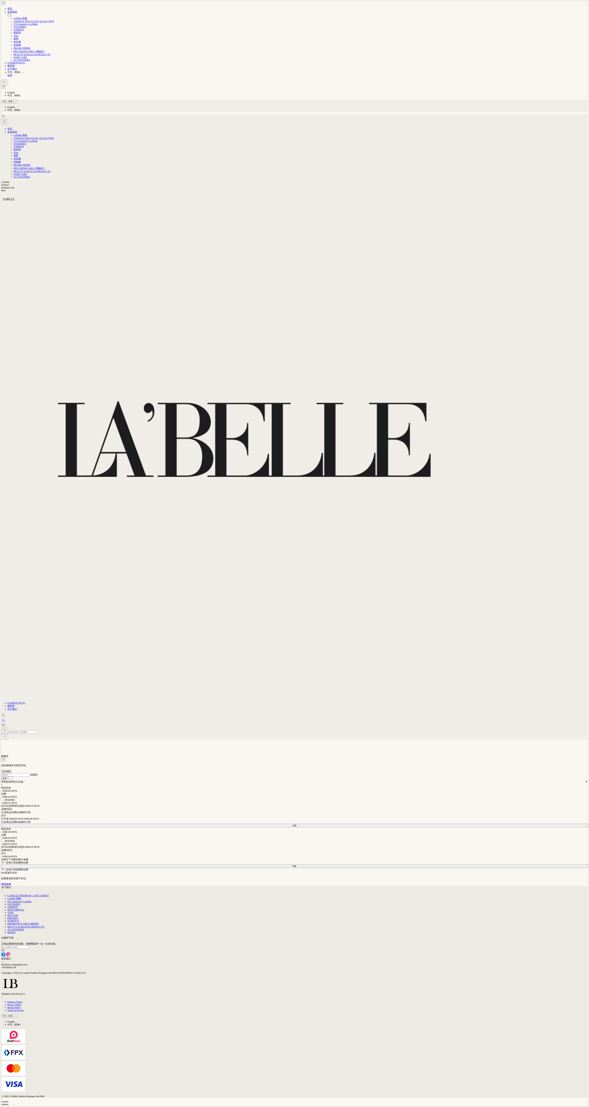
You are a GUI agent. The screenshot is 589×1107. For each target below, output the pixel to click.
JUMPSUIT (13, 921)
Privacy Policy (14, 1004)
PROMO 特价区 (21, 48)
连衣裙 (17, 41)
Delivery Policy (15, 1002)
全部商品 (12, 12)
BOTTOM (12, 915)
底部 (15, 38)
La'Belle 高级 (20, 18)
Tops (15, 35)
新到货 (17, 32)
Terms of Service (15, 1010)
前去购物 (6, 771)
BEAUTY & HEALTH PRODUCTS (31, 54)
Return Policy (14, 1007)
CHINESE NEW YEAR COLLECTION (33, 21)
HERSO (11, 932)
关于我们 (12, 69)
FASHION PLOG (16, 63)
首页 (9, 8)
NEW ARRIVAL (15, 910)
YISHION (18, 29)
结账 (294, 825)
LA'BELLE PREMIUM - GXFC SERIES (28, 895)
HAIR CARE (20, 57)
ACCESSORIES (21, 60)
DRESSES (12, 918)
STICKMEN (19, 27)
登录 (9, 75)
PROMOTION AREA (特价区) (23, 923)
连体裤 (17, 45)
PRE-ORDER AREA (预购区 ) (29, 51)
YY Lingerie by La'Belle (25, 24)
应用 (4, 778)
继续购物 (6, 884)
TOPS (10, 912)
